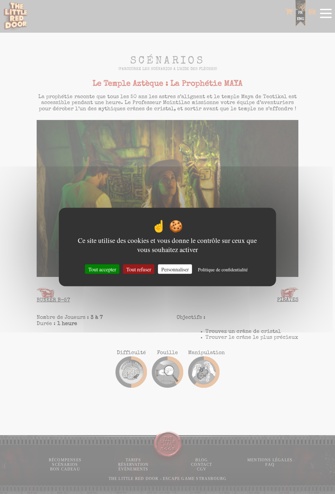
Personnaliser (175, 269)
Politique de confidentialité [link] (223, 269)
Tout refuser (138, 269)
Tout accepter (102, 269)
